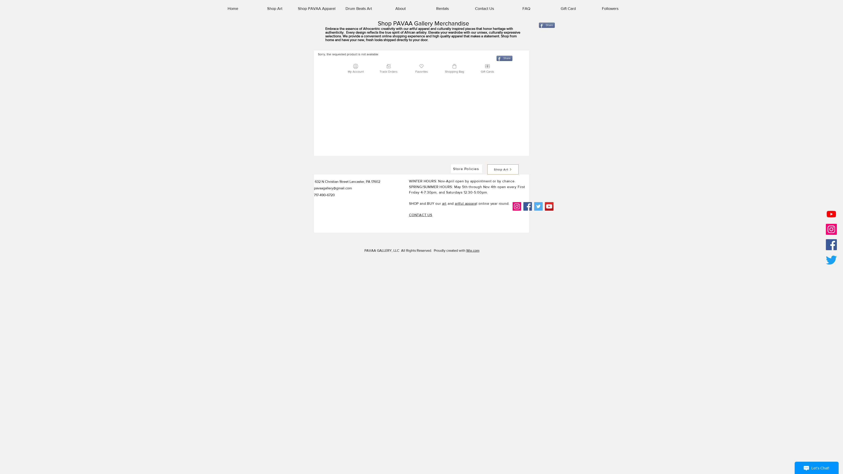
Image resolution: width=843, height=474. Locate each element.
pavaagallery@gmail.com (333, 188)
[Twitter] (831, 260)
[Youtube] (831, 213)
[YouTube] (549, 206)
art (444, 203)
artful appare (465, 203)
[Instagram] (517, 206)
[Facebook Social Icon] (831, 244)
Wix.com (472, 250)
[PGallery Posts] (831, 229)
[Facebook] (527, 206)
